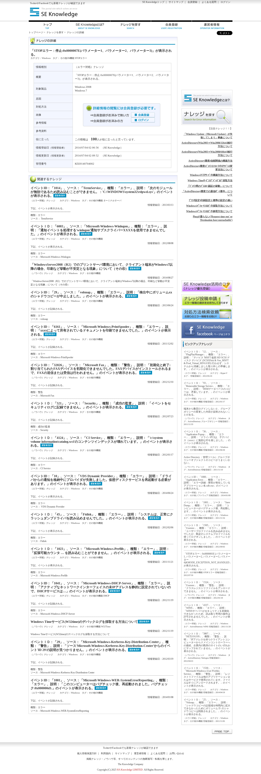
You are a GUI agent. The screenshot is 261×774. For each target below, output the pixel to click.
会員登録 (192, 2)
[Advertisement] (184, 12)
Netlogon (205, 658)
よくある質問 (209, 2)
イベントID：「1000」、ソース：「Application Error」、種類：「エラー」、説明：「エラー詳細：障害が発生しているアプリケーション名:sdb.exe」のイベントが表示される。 (207, 483)
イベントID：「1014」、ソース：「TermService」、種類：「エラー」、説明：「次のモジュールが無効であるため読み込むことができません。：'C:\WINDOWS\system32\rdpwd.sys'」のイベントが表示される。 (102, 191)
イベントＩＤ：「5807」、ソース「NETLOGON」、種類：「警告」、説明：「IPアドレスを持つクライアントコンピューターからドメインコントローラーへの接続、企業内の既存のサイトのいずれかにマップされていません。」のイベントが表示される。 (207, 642)
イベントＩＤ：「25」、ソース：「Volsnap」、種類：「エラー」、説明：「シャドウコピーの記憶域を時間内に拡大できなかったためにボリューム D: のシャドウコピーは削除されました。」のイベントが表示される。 (207, 707)
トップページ (36, 32)
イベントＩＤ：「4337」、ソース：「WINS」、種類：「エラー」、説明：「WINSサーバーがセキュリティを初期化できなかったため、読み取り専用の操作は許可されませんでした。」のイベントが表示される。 (207, 612)
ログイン (225, 2)
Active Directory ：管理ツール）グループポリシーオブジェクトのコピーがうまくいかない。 (207, 460)
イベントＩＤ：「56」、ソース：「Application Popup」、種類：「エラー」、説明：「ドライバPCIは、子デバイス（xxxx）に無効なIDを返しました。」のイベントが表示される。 (207, 437)
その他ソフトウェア (199, 495)
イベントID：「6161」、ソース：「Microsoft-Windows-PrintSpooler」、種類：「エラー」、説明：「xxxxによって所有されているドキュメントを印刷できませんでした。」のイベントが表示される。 (101, 330)
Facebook (44, 3)
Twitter (33, 3)
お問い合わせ (176, 753)
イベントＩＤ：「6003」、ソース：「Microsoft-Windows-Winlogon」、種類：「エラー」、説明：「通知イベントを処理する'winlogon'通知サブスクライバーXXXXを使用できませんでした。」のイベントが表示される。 (99, 230)
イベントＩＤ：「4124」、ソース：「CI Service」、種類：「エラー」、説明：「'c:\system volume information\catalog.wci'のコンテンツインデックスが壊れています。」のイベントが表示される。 (102, 441)
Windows (46, 58)
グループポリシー (209, 421)
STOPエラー (81, 58)
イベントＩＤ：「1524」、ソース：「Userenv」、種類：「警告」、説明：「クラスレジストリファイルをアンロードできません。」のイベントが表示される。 (207, 586)
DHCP (106, 596)
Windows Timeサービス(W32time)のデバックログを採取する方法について (84, 621)
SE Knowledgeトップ (153, 2)
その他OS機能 (67, 58)
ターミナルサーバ (112, 200)
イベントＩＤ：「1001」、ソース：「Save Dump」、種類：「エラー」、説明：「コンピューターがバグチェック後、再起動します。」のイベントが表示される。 (207, 507)
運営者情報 (140, 753)
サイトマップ (176, 2)
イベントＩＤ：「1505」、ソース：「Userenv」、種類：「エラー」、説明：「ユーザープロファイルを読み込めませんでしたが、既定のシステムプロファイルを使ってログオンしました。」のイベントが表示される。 (207, 532)
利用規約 (106, 753)
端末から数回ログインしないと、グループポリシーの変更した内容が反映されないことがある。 (207, 411)
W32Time (106, 626)
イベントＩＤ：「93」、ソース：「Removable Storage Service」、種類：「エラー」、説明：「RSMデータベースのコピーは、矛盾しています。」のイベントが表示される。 (207, 389)
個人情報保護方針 (87, 753)
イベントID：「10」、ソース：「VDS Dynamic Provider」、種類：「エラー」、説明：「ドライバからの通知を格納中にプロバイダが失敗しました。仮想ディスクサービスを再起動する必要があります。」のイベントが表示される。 (101, 480)
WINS (205, 626)
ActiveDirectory (194, 421)
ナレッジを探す (55, 32)
